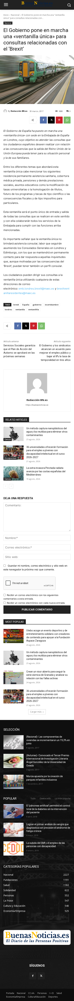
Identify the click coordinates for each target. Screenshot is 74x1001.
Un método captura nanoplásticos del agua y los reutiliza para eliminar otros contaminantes (46, 432)
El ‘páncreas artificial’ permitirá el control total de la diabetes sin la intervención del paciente (48, 809)
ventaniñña (33, 309)
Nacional (15, 14)
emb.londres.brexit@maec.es (36, 288)
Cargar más (35, 711)
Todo (33, 798)
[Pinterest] (59, 120)
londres (8, 309)
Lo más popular (63, 798)
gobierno (37, 304)
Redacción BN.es (19, 111)
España (25, 304)
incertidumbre (52, 304)
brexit (16, 304)
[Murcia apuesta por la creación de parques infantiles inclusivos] (13, 782)
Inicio (6, 14)
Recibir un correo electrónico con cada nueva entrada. (36, 602)
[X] (51, 120)
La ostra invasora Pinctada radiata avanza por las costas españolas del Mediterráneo (45, 471)
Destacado (45, 798)
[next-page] (11, 486)
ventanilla (20, 309)
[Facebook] (43, 120)
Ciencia (7, 439)
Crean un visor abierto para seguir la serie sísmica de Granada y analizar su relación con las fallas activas (47, 675)
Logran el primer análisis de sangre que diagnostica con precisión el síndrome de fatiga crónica (48, 827)
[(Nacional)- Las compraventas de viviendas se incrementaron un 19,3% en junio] (13, 742)
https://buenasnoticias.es (37, 405)
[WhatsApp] (67, 120)
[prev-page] (5, 486)
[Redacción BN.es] (5, 111)
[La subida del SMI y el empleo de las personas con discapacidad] (13, 848)
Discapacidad (10, 458)
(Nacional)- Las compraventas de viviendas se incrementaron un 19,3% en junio (48, 740)
